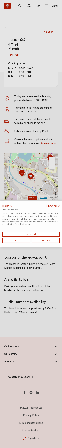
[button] (7, 206)
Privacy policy (53, 205)
